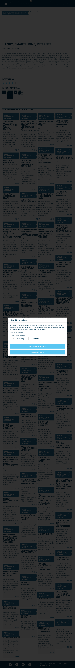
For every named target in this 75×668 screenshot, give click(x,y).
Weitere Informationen (16, 332)
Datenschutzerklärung (38, 329)
